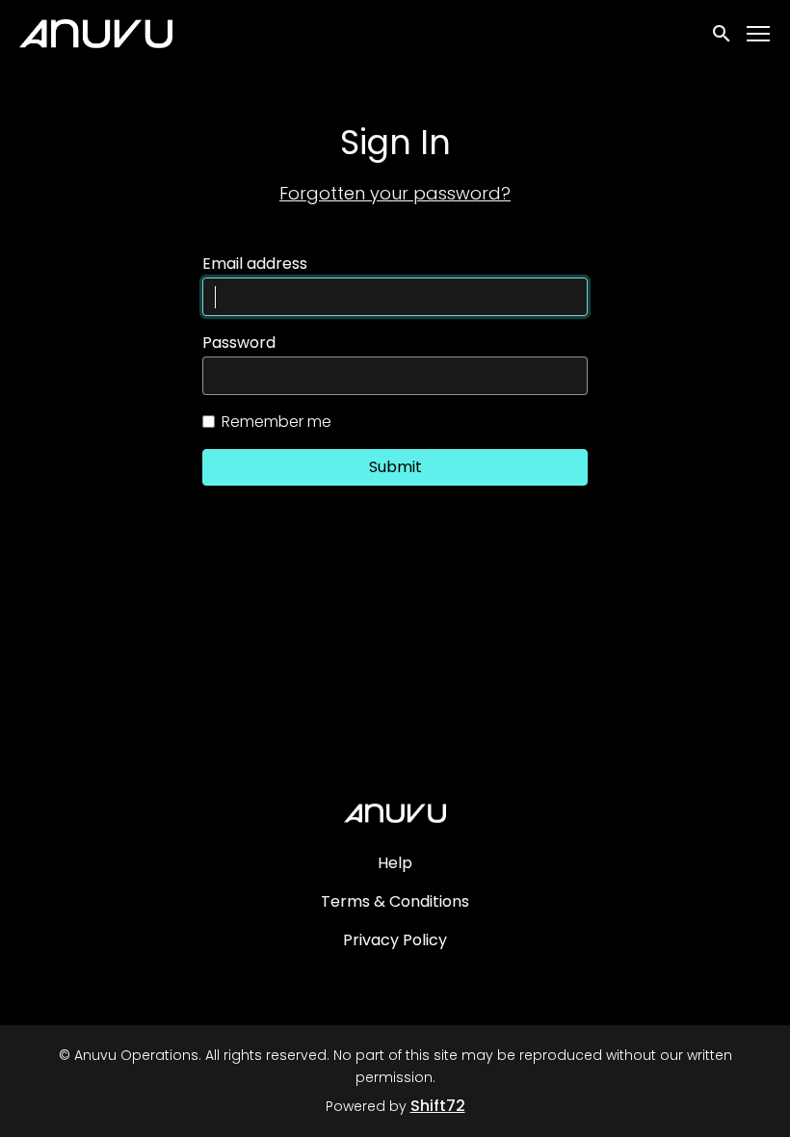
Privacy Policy (395, 940)
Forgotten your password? (395, 193)
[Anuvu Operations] (395, 813)
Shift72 (437, 1106)
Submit (395, 467)
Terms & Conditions (395, 901)
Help (395, 863)
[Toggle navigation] (759, 34)
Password (239, 343)
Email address (254, 264)
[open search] (722, 33)
